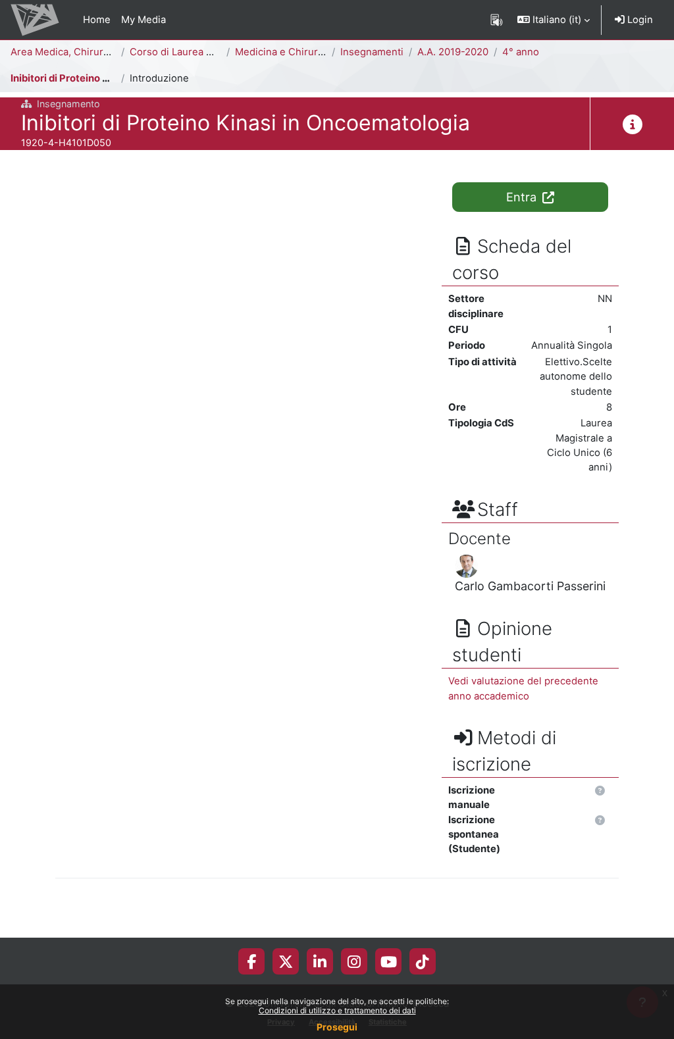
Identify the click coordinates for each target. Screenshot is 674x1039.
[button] (553, 19)
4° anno (520, 52)
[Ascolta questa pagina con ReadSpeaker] (496, 19)
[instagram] (354, 961)
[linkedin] (319, 961)
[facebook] (251, 961)
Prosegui (337, 1026)
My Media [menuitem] (143, 20)
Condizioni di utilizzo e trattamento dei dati (337, 1010)
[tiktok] (422, 961)
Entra (523, 197)
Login (639, 20)
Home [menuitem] (97, 20)
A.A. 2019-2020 (452, 52)
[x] (285, 961)
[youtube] (388, 961)
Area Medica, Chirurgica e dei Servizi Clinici (113, 52)
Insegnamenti (371, 52)
